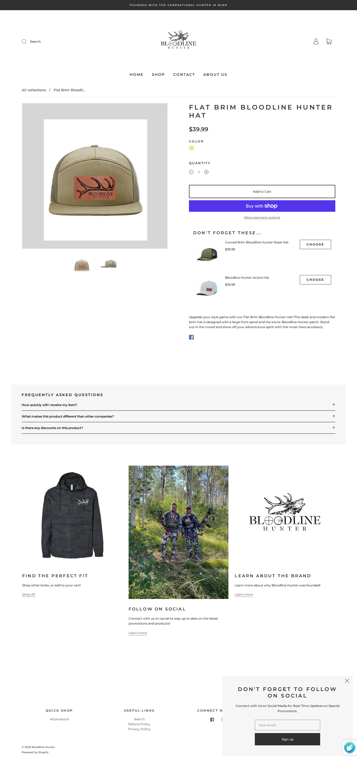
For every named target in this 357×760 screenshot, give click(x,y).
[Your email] (287, 725)
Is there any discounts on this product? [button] (52, 428)
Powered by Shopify (35, 752)
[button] (36, 177)
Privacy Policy (139, 729)
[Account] (316, 42)
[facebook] (212, 719)
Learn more (138, 633)
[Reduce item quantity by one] (191, 173)
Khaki (191, 148)
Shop (158, 74)
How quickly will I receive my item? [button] (49, 405)
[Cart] (328, 42)
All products (59, 719)
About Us (215, 74)
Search (35, 41)
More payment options (262, 217)
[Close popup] (347, 681)
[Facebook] (191, 337)
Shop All (28, 594)
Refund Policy (139, 724)
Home (136, 74)
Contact (184, 74)
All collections (34, 90)
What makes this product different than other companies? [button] (68, 416)
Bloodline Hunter (43, 747)
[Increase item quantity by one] (206, 173)
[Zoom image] (95, 177)
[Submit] (27, 41)
